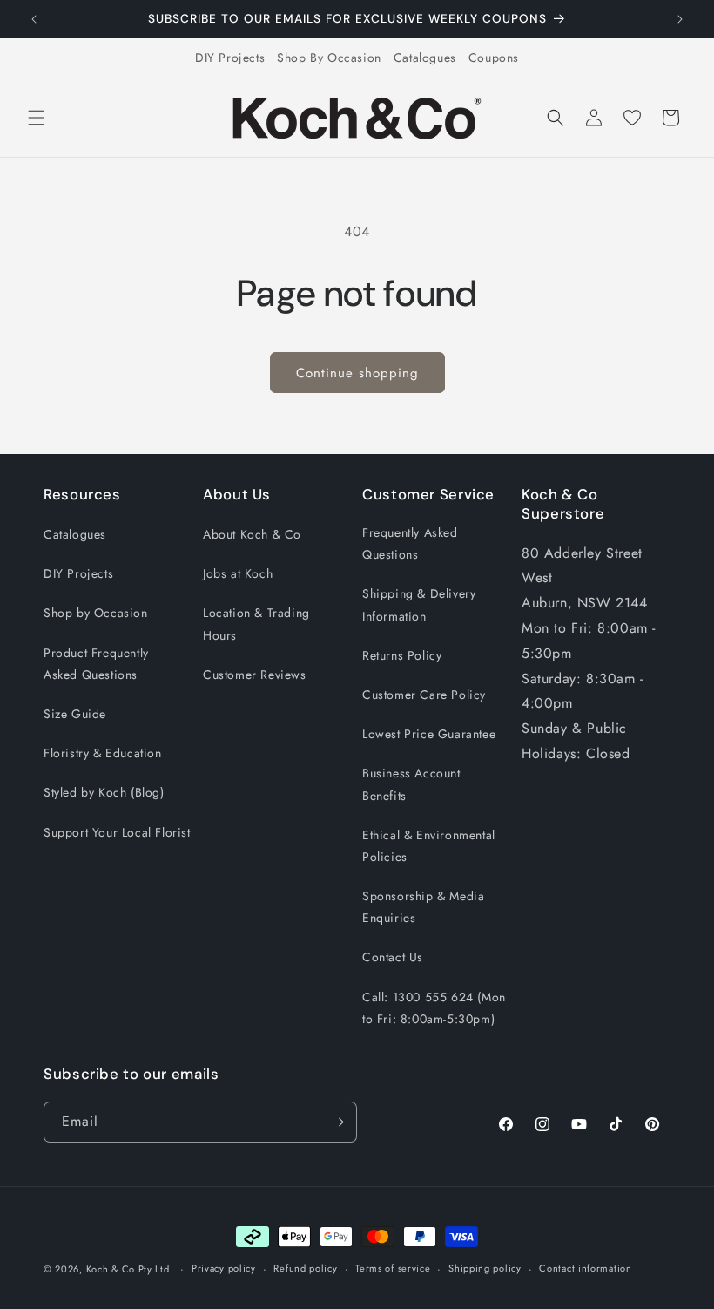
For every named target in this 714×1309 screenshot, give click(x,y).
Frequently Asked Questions (410, 543)
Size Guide (75, 713)
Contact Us (392, 957)
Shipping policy (485, 1268)
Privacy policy (224, 1268)
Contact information (585, 1268)
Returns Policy (401, 655)
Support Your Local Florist (117, 832)
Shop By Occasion (329, 57)
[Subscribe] (337, 1122)
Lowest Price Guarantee (428, 734)
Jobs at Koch (238, 573)
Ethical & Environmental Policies (428, 845)
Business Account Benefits (411, 784)
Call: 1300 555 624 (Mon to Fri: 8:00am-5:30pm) (434, 1008)
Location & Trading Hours (256, 623)
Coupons (493, 57)
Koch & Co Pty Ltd (128, 1269)
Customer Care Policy (424, 694)
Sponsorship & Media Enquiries (423, 906)
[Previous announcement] (34, 19)
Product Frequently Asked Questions (96, 663)
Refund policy (305, 1268)
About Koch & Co (252, 534)
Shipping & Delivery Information (418, 604)
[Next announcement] (680, 19)
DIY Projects (230, 57)
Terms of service (392, 1268)
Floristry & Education (103, 753)
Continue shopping (357, 373)
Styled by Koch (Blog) (104, 792)
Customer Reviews (254, 674)
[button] (36, 117)
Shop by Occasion (96, 612)
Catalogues (425, 57)
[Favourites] (632, 117)
